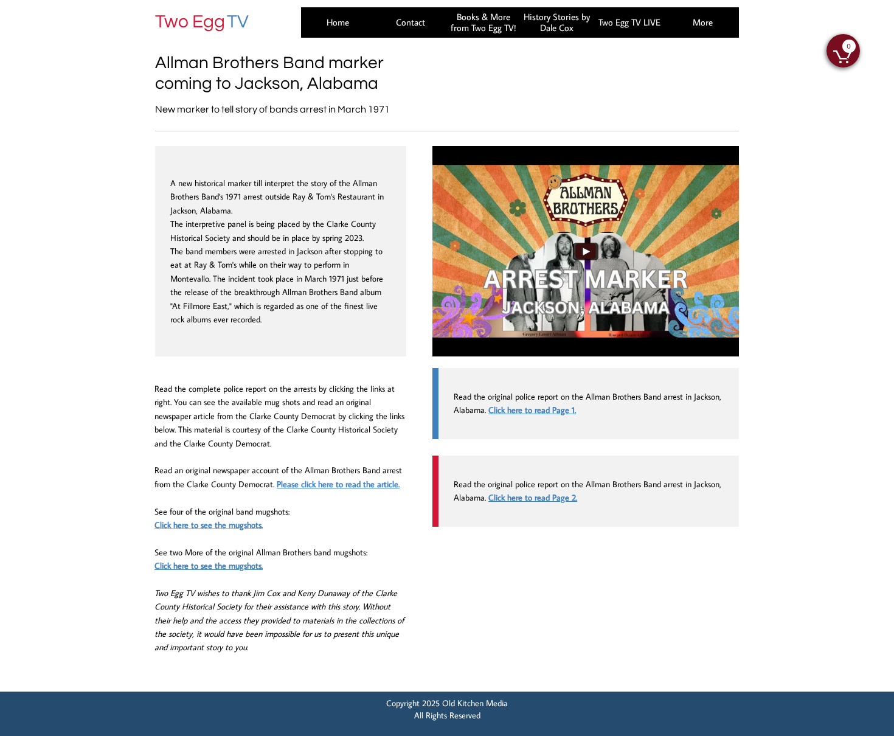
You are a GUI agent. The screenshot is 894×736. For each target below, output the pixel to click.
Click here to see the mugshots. (208, 524)
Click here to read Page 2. (532, 497)
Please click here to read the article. (338, 484)
